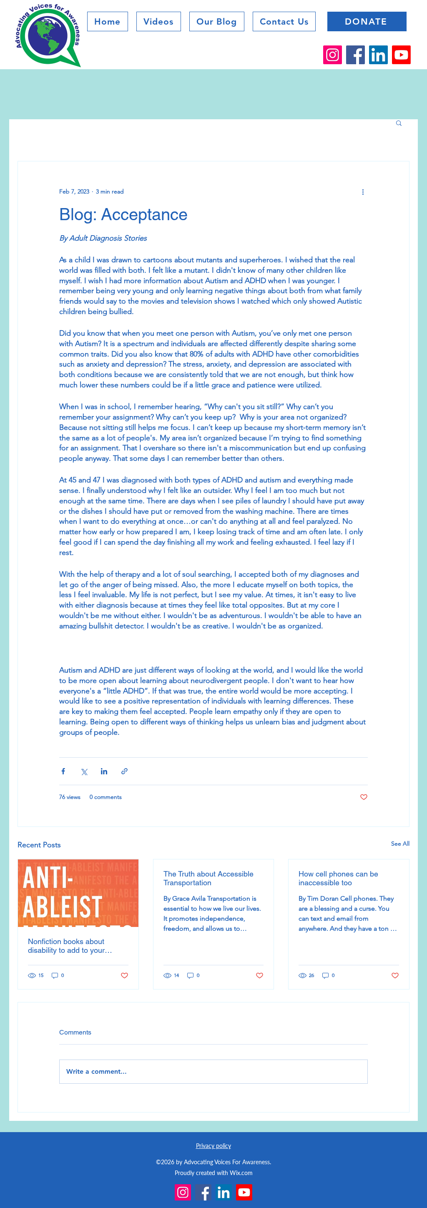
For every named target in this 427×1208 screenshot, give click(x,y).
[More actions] (363, 191)
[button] (216, 21)
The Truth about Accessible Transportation (208, 878)
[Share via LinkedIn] (104, 771)
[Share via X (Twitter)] (84, 771)
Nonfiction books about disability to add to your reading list (66, 945)
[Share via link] (124, 771)
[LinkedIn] (378, 54)
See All (400, 843)
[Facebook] (355, 54)
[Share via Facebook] (63, 771)
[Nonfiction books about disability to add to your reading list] (78, 893)
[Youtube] (401, 54)
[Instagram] (332, 54)
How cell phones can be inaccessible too (338, 878)
